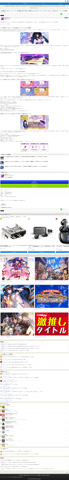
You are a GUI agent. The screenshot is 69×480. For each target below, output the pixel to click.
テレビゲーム (25, 216)
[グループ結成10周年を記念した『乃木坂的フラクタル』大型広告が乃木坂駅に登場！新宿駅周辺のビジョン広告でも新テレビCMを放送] (23, 159)
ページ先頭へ (66, 472)
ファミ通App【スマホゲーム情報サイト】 (10, 5)
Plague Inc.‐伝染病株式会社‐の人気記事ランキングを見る (7, 390)
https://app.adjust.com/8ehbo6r (10, 107)
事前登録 (31, 7)
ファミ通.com (43, 475)
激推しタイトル (36, 7)
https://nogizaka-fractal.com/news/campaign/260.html (8, 102)
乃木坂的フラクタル (3, 205)
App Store (34, 182)
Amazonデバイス (18, 216)
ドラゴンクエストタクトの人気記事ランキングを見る (7, 397)
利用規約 (25, 475)
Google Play (34, 185)
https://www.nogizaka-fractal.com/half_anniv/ (7, 49)
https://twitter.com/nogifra (19, 96)
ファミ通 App (3, 1)
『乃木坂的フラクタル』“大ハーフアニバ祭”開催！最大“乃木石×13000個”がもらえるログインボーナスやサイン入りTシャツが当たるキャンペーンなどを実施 (43, 5)
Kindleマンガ (13, 216)
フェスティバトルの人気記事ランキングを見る (6, 400)
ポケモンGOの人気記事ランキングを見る (6, 393)
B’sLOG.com (47, 475)
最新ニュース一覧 (18, 5)
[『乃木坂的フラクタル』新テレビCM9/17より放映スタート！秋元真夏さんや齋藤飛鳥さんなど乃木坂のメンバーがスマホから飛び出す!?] (23, 168)
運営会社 (28, 475)
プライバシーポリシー (33, 475)
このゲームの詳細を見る (8, 177)
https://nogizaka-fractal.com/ (8, 192)
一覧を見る (66, 214)
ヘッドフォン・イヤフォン (5, 216)
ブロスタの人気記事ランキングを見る (5, 386)
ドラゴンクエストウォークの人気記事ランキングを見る (7, 379)
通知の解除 (38, 475)
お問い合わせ (21, 475)
